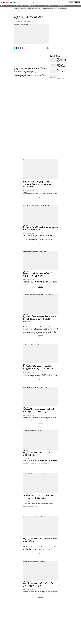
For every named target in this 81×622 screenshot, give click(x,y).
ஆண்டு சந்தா (62, 5)
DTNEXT (14, 2)
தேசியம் (21, 5)
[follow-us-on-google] (48, 48)
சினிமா (29, 5)
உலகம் (26, 5)
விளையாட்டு (34, 5)
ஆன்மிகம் (44, 5)
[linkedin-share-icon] (20, 48)
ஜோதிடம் (39, 5)
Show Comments (31, 152)
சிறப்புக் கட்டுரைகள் (55, 5)
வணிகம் (48, 5)
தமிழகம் (17, 5)
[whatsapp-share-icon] (14, 48)
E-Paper (10, 2)
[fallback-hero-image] (53, 60)
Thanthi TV (19, 2)
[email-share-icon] (22, 48)
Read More (40, 197)
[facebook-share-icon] (18, 48)
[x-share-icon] (16, 48)
